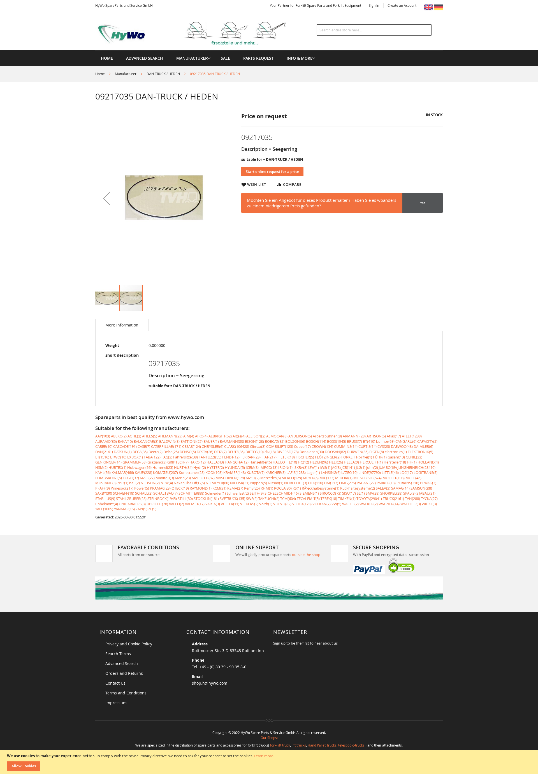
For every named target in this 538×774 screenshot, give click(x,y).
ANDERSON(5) (300, 436)
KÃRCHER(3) (275, 472)
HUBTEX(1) (117, 467)
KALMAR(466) (123, 472)
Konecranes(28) (192, 472)
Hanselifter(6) (260, 462)
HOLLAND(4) (428, 462)
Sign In (374, 5)
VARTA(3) (212, 503)
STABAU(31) (425, 493)
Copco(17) (302, 446)
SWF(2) (252, 498)
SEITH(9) (257, 493)
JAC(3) (336, 467)
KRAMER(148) (234, 472)
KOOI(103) (213, 472)
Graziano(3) (156, 462)
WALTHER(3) (410, 503)
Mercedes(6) (270, 477)
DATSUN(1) (123, 451)
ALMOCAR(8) (276, 436)
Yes (422, 202)
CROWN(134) (322, 446)
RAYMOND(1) (201, 488)
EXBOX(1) (135, 457)
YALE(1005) (104, 508)
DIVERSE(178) (288, 451)
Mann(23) (183, 477)
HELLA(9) (351, 462)
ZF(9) (152, 508)
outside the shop (306, 554)
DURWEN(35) (357, 451)
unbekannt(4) (106, 503)
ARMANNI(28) (354, 436)
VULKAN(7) (321, 503)
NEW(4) (167, 482)
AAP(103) (102, 436)
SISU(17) (349, 493)
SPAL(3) (409, 493)
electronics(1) (396, 451)
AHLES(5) (149, 436)
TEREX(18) (329, 498)
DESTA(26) (205, 451)
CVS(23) (383, 446)
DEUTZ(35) (236, 451)
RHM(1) (267, 488)
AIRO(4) (201, 436)
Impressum (116, 702)
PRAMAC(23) (160, 488)
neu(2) (134, 482)
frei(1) (367, 457)
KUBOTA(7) (256, 472)
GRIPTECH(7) (178, 462)
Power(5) (141, 488)
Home (100, 73)
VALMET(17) (195, 503)
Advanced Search (121, 663)
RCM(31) (219, 488)
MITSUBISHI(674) (367, 477)
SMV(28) (372, 493)
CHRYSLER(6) (212, 446)
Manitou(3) (165, 477)
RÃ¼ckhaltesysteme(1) (320, 488)
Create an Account (402, 5)
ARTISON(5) (376, 436)
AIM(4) (188, 436)
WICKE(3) (429, 503)
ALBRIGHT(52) (220, 436)
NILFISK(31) (239, 482)
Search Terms (118, 653)
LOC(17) (406, 472)
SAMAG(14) (400, 488)
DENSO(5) (188, 451)
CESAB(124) (191, 446)
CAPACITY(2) (427, 441)
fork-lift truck (280, 745)
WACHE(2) (350, 503)
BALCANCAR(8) (146, 441)
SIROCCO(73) (330, 493)
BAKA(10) (125, 441)
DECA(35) (140, 451)
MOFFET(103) (393, 477)
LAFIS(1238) (296, 472)
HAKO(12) (197, 462)
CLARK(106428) (236, 446)
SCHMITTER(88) (191, 493)
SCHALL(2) (143, 493)
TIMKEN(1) (347, 498)
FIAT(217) (269, 457)
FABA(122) (152, 457)
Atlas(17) (394, 436)
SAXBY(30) (103, 493)
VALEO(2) (176, 503)
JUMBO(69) (388, 467)
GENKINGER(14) (108, 462)
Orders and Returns (124, 673)
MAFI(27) (147, 477)
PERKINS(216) (407, 482)
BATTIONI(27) (191, 441)
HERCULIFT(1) (371, 462)
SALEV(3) (383, 488)
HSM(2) (101, 467)
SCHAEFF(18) (123, 493)
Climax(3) (257, 446)
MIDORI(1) (344, 477)
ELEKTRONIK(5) (420, 451)
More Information (121, 325)
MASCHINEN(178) (230, 477)
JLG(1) (360, 467)
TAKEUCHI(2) (268, 498)
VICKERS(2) (249, 503)
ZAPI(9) (141, 508)
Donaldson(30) (312, 451)
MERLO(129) (292, 477)
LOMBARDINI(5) (108, 477)
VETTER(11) (230, 503)
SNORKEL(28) (391, 493)
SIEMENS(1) (309, 493)
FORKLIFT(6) (351, 457)
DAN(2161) (104, 451)
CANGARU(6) (405, 441)
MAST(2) (252, 477)
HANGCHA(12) (237, 462)
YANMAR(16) (124, 508)
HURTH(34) (183, 467)
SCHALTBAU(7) (165, 493)
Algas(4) (239, 436)
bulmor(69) (385, 441)
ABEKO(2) (119, 436)
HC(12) (303, 462)
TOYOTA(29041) (369, 498)
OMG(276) (347, 482)
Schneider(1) (215, 493)
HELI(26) (336, 462)
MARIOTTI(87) (203, 477)
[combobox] (374, 30)
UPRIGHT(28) (157, 503)
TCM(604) (288, 498)
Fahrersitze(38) (185, 457)
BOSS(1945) (336, 441)
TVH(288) (412, 498)
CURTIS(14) (367, 446)
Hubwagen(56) (139, 467)
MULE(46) (413, 477)
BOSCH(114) (316, 441)
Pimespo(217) (122, 488)
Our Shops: (269, 737)
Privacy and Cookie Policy (128, 643)
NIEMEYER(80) (217, 482)
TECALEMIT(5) (308, 498)
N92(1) (122, 482)
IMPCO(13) (268, 467)
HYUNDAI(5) (235, 467)
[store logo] (199, 33)
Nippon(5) (258, 482)
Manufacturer (125, 73)
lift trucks (299, 745)
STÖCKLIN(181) (206, 498)
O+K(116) (315, 482)
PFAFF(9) (102, 488)
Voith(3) (265, 503)
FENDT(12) (231, 457)
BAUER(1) (211, 441)
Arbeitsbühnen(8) (327, 436)
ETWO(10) (118, 457)
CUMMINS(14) (346, 446)
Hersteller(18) (395, 462)
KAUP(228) (143, 472)
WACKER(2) (369, 503)
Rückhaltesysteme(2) (357, 488)
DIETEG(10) (254, 451)
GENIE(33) (414, 457)
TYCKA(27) (429, 498)
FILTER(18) (286, 457)
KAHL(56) (103, 472)
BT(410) (369, 441)
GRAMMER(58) (134, 462)
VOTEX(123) (302, 503)
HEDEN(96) (319, 462)
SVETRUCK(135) (232, 498)
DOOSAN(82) (335, 451)
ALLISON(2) (255, 436)
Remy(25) (252, 488)
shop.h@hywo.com (209, 683)
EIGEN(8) (376, 451)
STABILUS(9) (105, 498)
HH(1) (412, 462)
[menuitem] (192, 58)
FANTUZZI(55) (210, 457)
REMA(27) (235, 488)
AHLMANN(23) (170, 436)
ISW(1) (313, 467)
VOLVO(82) (282, 503)
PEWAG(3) (428, 482)
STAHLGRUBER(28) (131, 498)
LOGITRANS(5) (425, 472)
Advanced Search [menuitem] (144, 58)
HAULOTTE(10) (285, 462)
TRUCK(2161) (393, 498)
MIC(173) (326, 477)
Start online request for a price (272, 171)
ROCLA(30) (283, 488)
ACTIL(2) (134, 436)
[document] (269, 762)
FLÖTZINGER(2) (327, 457)
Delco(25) (171, 451)
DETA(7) (220, 451)
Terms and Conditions (126, 693)
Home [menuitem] (107, 58)
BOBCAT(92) (274, 441)
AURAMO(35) (106, 441)
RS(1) (297, 488)
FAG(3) (166, 457)
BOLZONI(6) (295, 441)
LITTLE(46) (390, 472)
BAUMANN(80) (232, 441)
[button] (106, 198)
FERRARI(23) (250, 457)
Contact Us (115, 683)
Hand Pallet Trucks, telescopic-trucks (336, 745)
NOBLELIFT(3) (295, 482)
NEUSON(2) (150, 482)
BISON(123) (254, 441)
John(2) (372, 467)
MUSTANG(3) (106, 482)
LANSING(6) (330, 472)
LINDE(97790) (369, 472)
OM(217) (331, 482)
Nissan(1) (275, 482)
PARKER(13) (386, 482)
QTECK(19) (180, 488)
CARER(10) (103, 446)
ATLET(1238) (412, 436)
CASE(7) (144, 446)
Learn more (263, 755)
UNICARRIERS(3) (132, 503)
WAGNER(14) (389, 503)
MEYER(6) (311, 477)
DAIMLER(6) (423, 446)
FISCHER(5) (305, 457)
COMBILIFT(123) (279, 446)
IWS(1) (325, 467)
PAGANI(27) (366, 482)
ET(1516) (102, 457)
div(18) (270, 451)
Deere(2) (156, 451)
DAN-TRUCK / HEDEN (163, 73)
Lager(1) (313, 472)
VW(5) (336, 503)
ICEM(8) (252, 467)
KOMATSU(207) (165, 472)
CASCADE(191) (125, 446)
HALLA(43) (215, 462)
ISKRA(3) (300, 467)
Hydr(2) (199, 467)
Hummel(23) (162, 467)
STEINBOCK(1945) (162, 498)
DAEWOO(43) (402, 446)
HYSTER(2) (215, 467)
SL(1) (361, 493)
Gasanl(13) (396, 457)
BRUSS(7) (354, 441)
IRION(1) (285, 467)
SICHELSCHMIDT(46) (282, 493)
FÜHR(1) (380, 457)
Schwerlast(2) (238, 493)
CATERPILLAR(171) (166, 446)
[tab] (122, 325)
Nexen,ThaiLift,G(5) (189, 482)
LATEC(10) (349, 472)
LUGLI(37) (131, 477)
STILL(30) (185, 498)
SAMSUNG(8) (421, 488)
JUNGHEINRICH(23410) (416, 467)
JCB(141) (348, 467)
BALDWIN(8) (169, 441)
